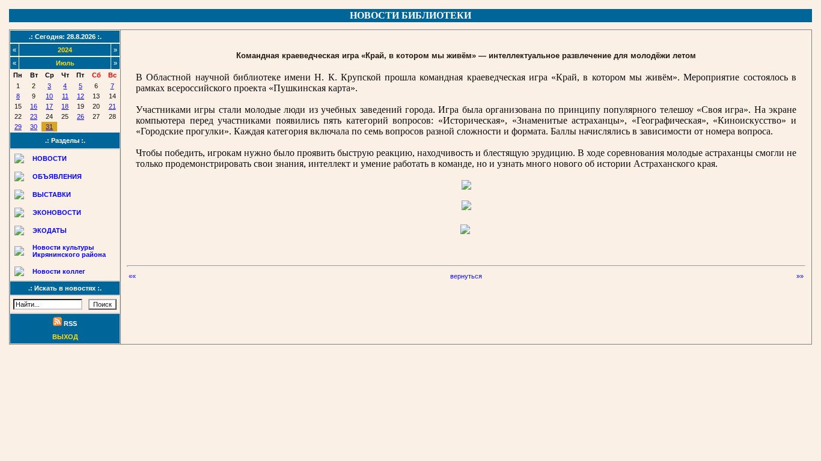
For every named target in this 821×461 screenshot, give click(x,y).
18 (65, 106)
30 (33, 126)
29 (18, 126)
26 (80, 116)
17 (49, 106)
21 (112, 106)
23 (33, 116)
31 (49, 126)
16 (33, 106)
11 (65, 96)
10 (49, 96)
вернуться (466, 276)
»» (800, 276)
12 (80, 96)
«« (132, 276)
